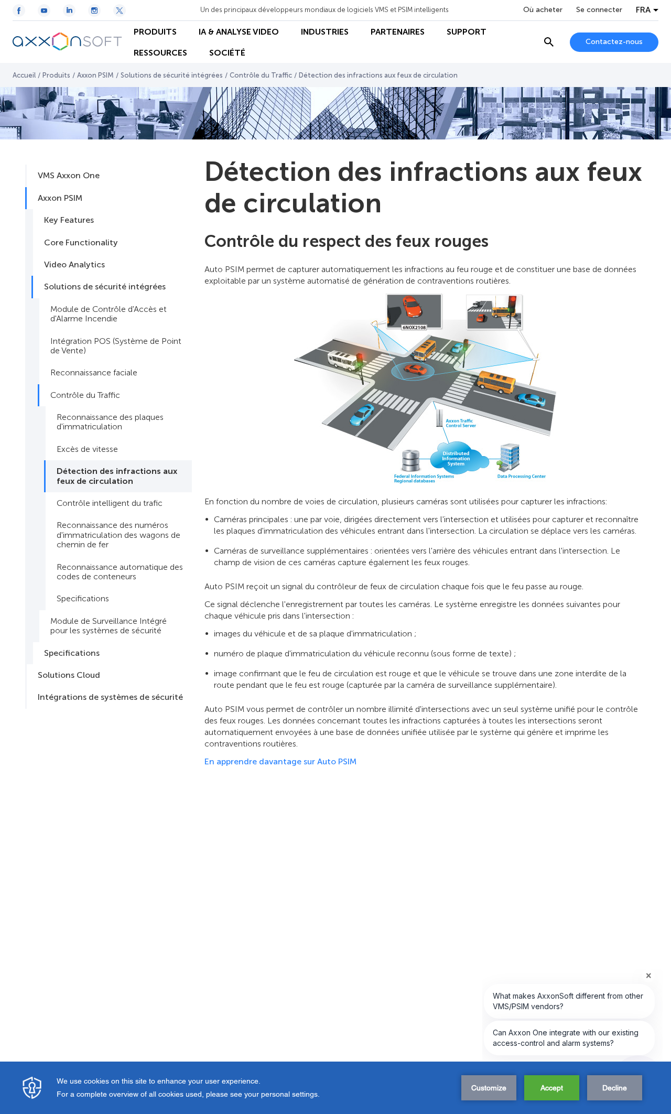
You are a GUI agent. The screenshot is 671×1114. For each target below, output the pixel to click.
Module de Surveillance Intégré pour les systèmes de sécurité (108, 625)
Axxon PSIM (95, 75)
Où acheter (542, 10)
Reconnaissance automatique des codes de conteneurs (120, 571)
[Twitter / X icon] (119, 10)
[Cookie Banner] (335, 1088)
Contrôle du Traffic (261, 75)
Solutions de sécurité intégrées (172, 75)
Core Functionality (81, 242)
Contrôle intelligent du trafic (110, 503)
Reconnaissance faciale (93, 372)
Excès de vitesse (87, 449)
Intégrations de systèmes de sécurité (110, 697)
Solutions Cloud (69, 675)
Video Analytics (74, 264)
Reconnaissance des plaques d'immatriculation (110, 421)
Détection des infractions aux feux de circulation (117, 475)
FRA (643, 10)
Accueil (24, 75)
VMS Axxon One (69, 175)
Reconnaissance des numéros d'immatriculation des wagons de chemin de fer (118, 534)
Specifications (83, 598)
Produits (56, 75)
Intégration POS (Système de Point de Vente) (115, 345)
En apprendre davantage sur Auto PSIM (280, 761)
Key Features (69, 220)
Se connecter (599, 10)
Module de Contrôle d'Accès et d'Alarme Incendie (108, 313)
